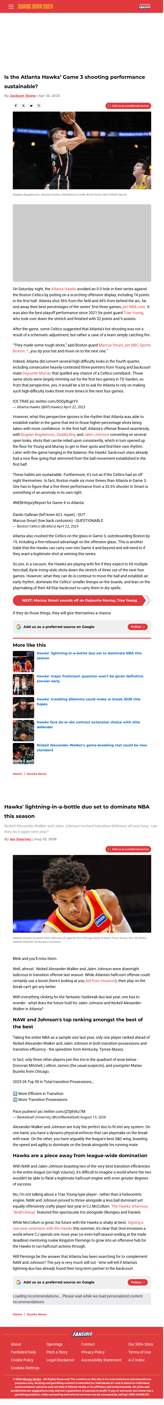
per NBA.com (134, 307)
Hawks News (37, 774)
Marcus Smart (111, 345)
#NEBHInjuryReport (29, 502)
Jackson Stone (23, 96)
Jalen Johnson (96, 434)
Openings (54, 1344)
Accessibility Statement (101, 1360)
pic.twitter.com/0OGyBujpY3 (54, 401)
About (16, 1344)
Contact (88, 1344)
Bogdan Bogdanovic (38, 434)
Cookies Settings (25, 1368)
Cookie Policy (22, 1360)
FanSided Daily (23, 1352)
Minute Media (32, 1379)
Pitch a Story (57, 1352)
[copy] (39, 106)
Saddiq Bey (65, 434)
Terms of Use (139, 1352)
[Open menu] (11, 6)
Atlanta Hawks (63, 289)
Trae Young (133, 312)
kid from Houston (100, 980)
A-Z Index (136, 1360)
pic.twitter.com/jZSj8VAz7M (61, 1111)
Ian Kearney (20, 839)
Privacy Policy (93, 1352)
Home (17, 774)
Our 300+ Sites (140, 1344)
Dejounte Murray (37, 373)
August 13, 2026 (93, 1117)
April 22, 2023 (74, 407)
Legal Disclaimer (60, 1360)
